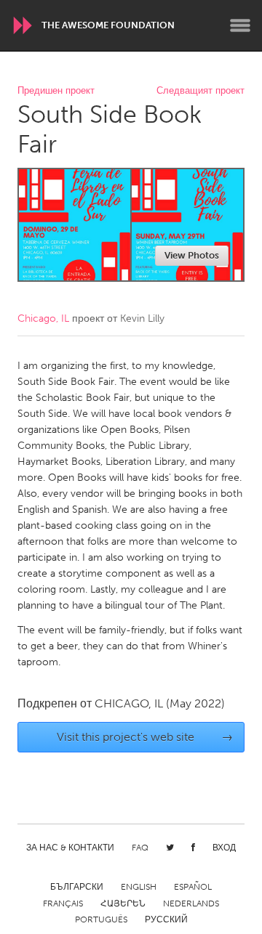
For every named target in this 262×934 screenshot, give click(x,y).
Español (193, 887)
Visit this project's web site (145, 737)
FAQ (140, 847)
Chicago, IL (43, 318)
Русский (166, 919)
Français (63, 903)
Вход (224, 847)
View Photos (191, 255)
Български (76, 887)
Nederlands (191, 903)
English (138, 887)
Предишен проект (56, 91)
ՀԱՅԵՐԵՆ (123, 903)
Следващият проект (200, 91)
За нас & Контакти (70, 847)
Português (101, 919)
